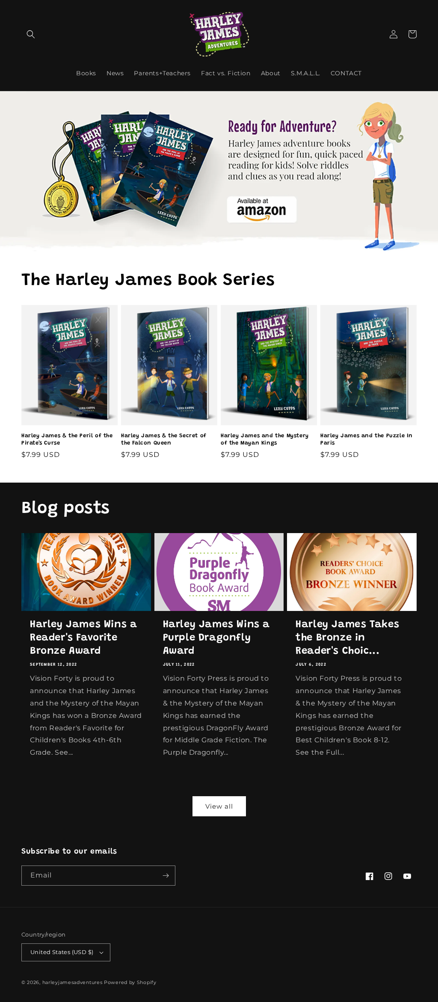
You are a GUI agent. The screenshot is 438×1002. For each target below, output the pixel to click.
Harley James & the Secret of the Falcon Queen (164, 439)
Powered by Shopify (130, 982)
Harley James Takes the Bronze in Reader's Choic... (348, 638)
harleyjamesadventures (72, 982)
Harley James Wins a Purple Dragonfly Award (216, 638)
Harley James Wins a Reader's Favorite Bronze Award (83, 638)
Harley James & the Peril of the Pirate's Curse (67, 439)
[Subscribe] (165, 876)
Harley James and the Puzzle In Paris (366, 439)
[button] (30, 34)
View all (219, 806)
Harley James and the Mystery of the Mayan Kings (265, 439)
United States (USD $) (61, 952)
